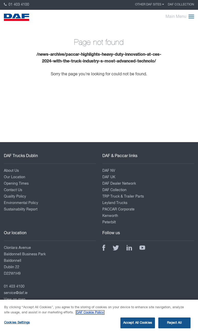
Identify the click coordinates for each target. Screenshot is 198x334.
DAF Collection (181, 4)
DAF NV (108, 171)
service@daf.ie (16, 293)
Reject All (174, 322)
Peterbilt (109, 222)
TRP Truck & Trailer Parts (123, 196)
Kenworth (110, 216)
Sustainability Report (20, 209)
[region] (99, 317)
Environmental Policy (21, 203)
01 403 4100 (18, 4)
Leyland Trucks (114, 203)
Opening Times (16, 183)
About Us (11, 171)
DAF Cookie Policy (90, 312)
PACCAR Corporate (118, 209)
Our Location (14, 177)
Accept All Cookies (137, 322)
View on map (14, 299)
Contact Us (13, 190)
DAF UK (108, 177)
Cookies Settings (17, 322)
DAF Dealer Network (119, 183)
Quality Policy (15, 196)
